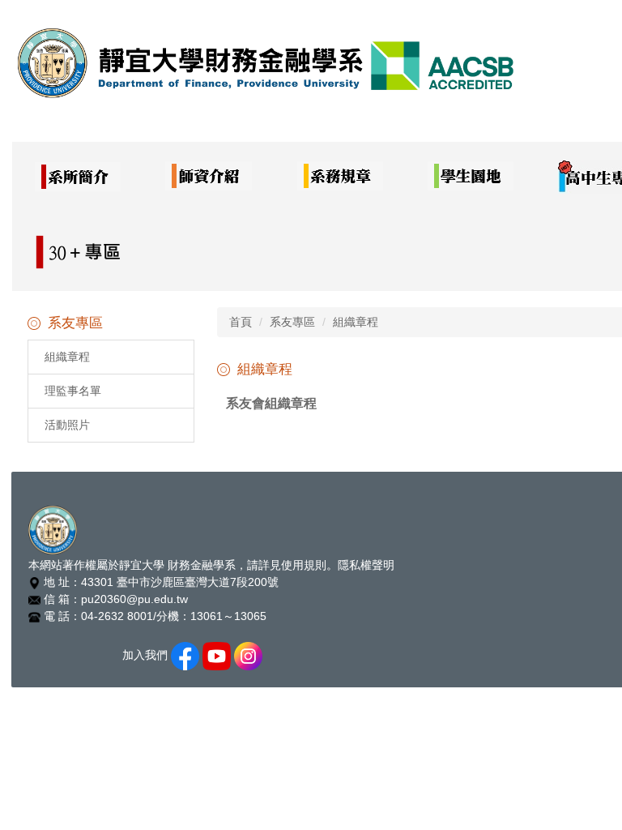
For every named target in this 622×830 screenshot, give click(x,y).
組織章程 (67, 356)
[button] (77, 177)
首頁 (240, 321)
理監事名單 (73, 390)
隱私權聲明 (366, 564)
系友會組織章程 (271, 403)
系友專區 (292, 321)
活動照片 (67, 424)
